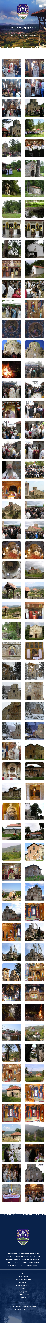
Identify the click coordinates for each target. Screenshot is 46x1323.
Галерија (14, 35)
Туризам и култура (23, 1285)
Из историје (23, 1276)
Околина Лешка (23, 1294)
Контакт (23, 1298)
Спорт (23, 1288)
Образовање (23, 1282)
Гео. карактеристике (23, 1279)
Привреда (23, 1292)
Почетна (23, 1273)
